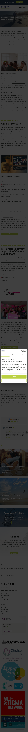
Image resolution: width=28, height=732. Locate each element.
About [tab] (23, 354)
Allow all (14, 376)
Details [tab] (14, 354)
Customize (13, 380)
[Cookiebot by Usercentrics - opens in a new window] (21, 351)
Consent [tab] (5, 354)
